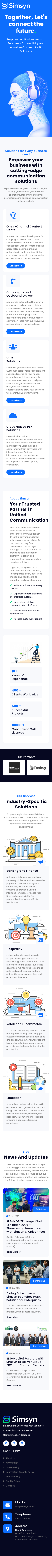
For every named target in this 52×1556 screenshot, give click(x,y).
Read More (13, 1251)
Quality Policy (12, 1481)
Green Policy (12, 1467)
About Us (10, 1458)
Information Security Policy (19, 1472)
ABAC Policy (11, 1462)
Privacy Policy (12, 1476)
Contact (10, 1485)
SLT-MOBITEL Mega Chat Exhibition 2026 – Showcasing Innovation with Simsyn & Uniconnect (25, 1226)
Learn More (16, 265)
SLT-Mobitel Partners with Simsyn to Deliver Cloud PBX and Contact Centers (25, 1362)
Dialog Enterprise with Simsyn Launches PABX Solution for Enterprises (23, 1297)
